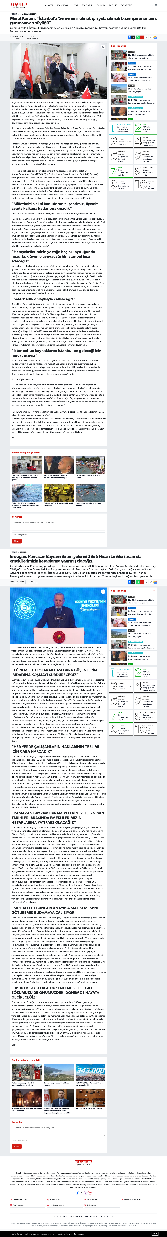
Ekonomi (131, 63)
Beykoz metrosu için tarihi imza (148, 172)
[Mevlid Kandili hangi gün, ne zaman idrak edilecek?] (27, 1098)
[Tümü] (154, 46)
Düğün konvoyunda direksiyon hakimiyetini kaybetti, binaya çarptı (25, 477)
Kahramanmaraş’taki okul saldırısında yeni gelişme (141, 56)
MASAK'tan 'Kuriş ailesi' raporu (89, 1108)
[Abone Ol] (155, 37)
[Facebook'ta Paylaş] (129, 37)
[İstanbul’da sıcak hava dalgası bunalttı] (90, 493)
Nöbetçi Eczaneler (19, 1200)
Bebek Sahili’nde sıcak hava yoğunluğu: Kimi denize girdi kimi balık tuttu (26, 505)
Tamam (155, 1233)
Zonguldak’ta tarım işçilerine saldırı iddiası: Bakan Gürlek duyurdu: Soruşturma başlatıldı (57, 1111)
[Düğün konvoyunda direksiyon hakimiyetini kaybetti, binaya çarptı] (27, 465)
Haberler (13, 14)
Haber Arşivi (91, 1205)
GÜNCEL (48, 5)
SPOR (75, 5)
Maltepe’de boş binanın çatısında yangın (148, 159)
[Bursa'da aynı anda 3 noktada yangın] (59, 1072)
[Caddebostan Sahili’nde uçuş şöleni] (90, 465)
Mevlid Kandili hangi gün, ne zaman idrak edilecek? (149, 143)
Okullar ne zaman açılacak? (152, 186)
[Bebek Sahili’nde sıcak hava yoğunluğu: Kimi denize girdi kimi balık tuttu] (27, 493)
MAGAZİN (87, 5)
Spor (130, 119)
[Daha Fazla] (142, 37)
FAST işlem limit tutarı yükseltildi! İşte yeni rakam (140, 79)
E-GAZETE (126, 5)
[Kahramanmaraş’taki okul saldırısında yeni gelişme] (27, 1072)
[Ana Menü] (156, 5)
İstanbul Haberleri (28, 14)
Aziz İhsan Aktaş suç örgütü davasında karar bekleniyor (139, 113)
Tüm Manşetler (18, 1205)
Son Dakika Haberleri (57, 1205)
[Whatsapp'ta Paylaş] (138, 37)
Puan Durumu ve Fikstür (132, 1200)
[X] (81, 1193)
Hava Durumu (55, 1200)
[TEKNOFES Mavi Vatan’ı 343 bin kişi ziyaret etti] (90, 1072)
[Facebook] (77, 1193)
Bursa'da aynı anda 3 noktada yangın (139, 90)
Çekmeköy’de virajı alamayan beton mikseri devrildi (123, 129)
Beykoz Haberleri (149, 167)
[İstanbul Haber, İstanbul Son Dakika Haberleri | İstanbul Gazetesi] (18, 5)
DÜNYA (101, 5)
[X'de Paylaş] (133, 37)
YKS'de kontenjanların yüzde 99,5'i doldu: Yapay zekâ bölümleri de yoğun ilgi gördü (124, 186)
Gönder (17, 541)
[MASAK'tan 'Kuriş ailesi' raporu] (90, 1098)
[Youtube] (90, 1193)
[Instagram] (85, 1193)
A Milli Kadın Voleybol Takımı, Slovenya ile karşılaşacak (148, 129)
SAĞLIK (113, 5)
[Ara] (152, 5)
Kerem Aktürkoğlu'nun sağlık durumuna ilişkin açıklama (125, 172)
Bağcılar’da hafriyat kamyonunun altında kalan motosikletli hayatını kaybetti (123, 159)
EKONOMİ (62, 5)
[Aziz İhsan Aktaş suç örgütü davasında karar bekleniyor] (59, 465)
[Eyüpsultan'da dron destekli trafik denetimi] (59, 493)
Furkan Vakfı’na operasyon (124, 143)
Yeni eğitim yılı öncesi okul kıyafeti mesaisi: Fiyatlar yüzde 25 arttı (140, 68)
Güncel (131, 52)
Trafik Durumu (92, 1200)
